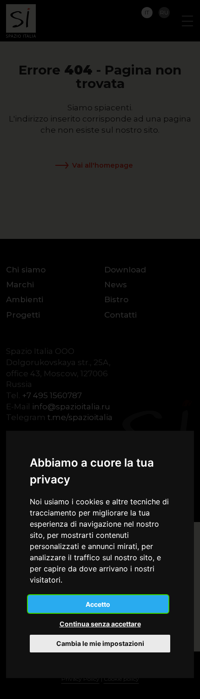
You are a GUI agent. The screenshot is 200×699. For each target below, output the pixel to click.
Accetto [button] (98, 604)
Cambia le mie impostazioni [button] (100, 643)
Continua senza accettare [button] (100, 624)
